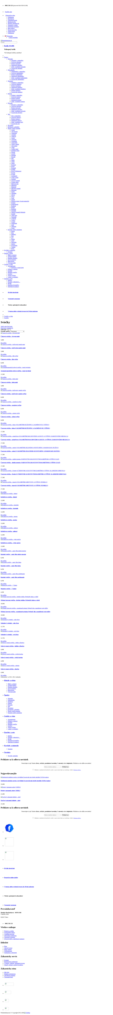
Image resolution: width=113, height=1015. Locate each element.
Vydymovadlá (12, 692)
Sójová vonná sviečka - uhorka (10, 669)
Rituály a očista (9, 680)
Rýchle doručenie (9, 868)
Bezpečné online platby (11, 877)
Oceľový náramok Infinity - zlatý (10, 800)
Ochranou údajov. (77, 769)
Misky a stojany (12, 684)
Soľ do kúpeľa (12, 688)
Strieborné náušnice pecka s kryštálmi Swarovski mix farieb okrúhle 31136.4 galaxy (26, 780)
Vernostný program (10, 905)
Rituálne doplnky (12, 687)
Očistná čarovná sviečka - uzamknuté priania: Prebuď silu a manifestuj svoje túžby (25, 611)
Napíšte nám (8, 12)
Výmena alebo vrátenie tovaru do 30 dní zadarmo (19, 886)
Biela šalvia (11, 690)
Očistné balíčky (12, 685)
